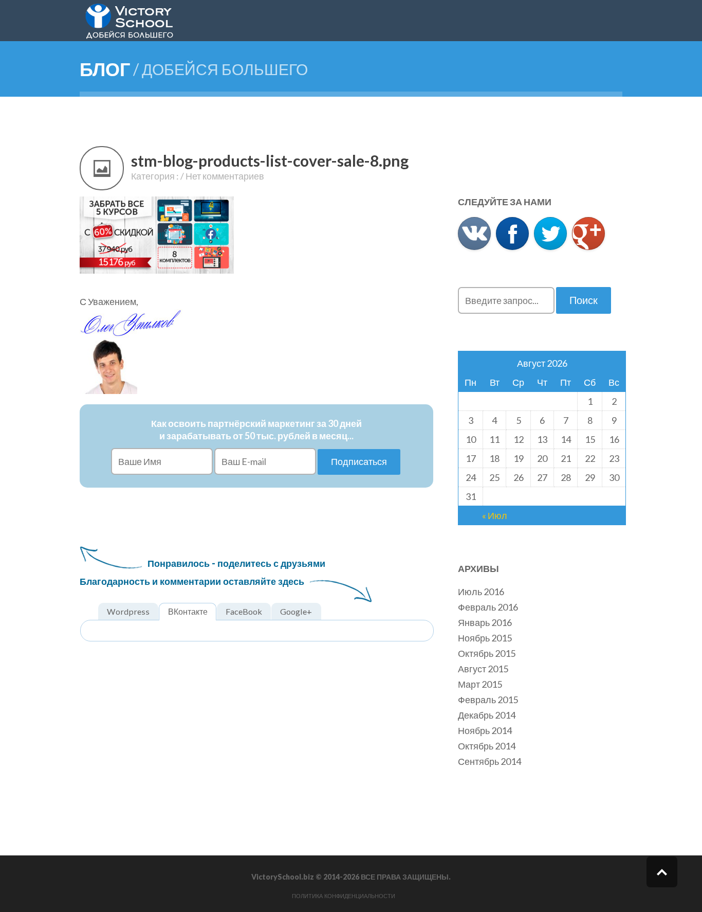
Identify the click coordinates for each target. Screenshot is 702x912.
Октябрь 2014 (486, 746)
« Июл (494, 515)
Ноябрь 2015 (485, 637)
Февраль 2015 (488, 699)
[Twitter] (550, 233)
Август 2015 (483, 668)
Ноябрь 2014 (485, 730)
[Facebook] (512, 233)
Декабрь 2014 (486, 715)
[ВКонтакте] (474, 233)
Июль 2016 (481, 591)
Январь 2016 (485, 622)
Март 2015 (480, 684)
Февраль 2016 (488, 607)
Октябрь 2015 (486, 653)
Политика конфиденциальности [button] (343, 896)
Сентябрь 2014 (489, 761)
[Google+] (588, 233)
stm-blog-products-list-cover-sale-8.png (270, 160)
